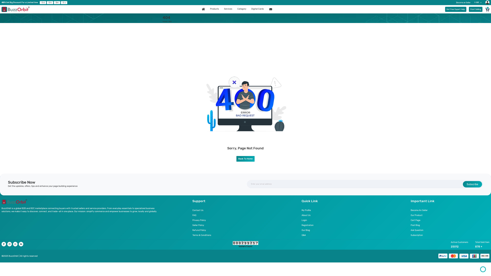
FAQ (194, 215)
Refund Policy (199, 230)
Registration (308, 225)
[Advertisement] (245, 42)
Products (214, 9)
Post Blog (415, 225)
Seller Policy (198, 225)
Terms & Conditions (201, 235)
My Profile (306, 210)
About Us (306, 215)
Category (241, 9)
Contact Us (197, 210)
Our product (416, 215)
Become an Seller (463, 3)
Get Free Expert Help (456, 9)
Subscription (417, 235)
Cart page (415, 220)
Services (228, 9)
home (165, 21)
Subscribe (472, 184)
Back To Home (245, 159)
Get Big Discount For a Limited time (20, 2)
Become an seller (419, 210)
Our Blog (306, 230)
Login (304, 220)
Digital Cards (257, 9)
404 (170, 21)
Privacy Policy (199, 220)
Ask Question (417, 230)
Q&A (304, 235)
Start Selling (475, 9)
